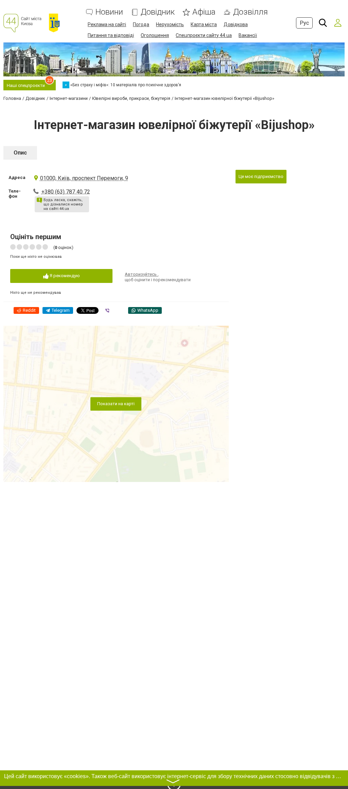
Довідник (158, 12)
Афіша (203, 12)
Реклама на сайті (107, 24)
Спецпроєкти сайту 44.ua (204, 35)
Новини (109, 12)
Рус (304, 23)
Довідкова (236, 24)
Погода (141, 24)
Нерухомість (170, 24)
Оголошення (155, 35)
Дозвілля (250, 12)
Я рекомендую (64, 275)
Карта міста (204, 24)
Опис (20, 152)
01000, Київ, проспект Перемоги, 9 (84, 178)
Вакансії (248, 35)
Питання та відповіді (111, 35)
